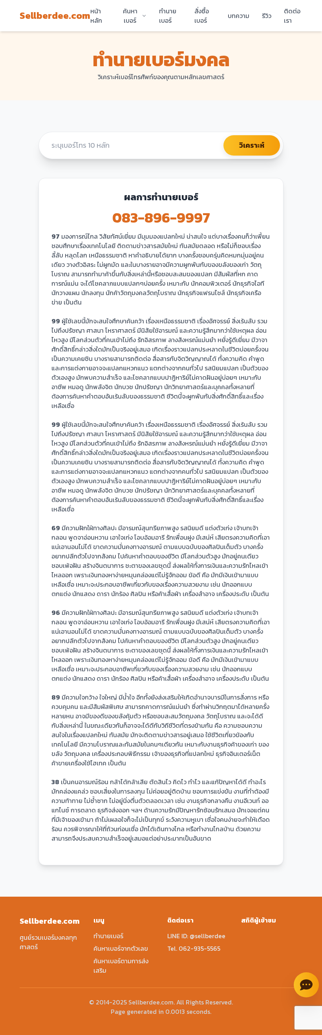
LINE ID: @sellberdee (196, 936)
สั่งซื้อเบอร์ (201, 15)
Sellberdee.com (55, 15)
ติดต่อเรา (292, 15)
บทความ (238, 15)
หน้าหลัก (96, 15)
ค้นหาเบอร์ (130, 15)
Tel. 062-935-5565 (193, 948)
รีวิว (266, 15)
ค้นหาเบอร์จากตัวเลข (120, 948)
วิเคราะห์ (251, 145)
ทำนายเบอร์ (167, 15)
